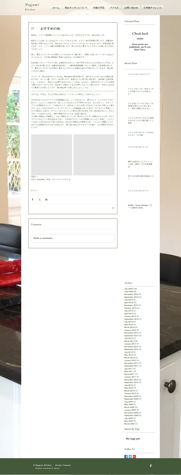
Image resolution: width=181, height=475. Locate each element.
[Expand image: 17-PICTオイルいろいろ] (94, 154)
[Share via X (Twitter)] (39, 199)
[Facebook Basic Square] (126, 456)
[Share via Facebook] (32, 199)
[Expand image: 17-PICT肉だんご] (51, 154)
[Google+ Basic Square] (134, 456)
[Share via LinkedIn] (46, 199)
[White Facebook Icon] (151, 466)
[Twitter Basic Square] (130, 456)
